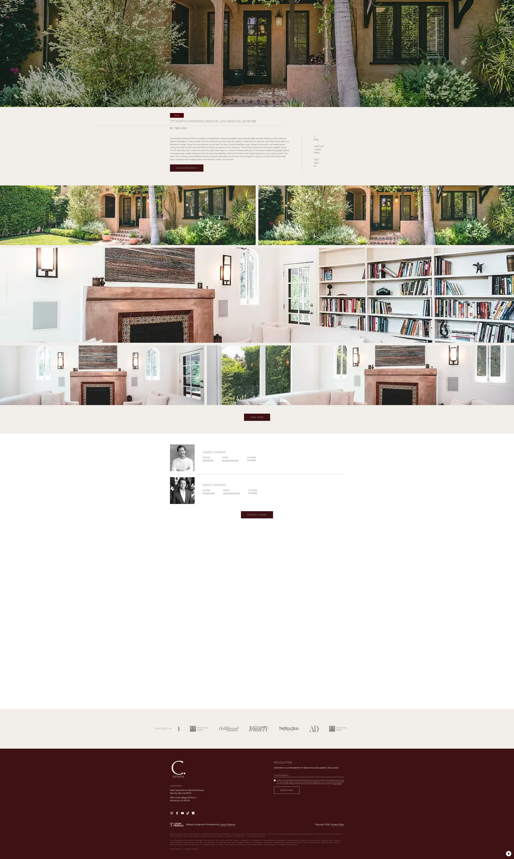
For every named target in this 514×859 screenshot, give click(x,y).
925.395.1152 (208, 460)
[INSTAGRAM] (171, 813)
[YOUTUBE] (182, 813)
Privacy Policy (337, 783)
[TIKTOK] (187, 813)
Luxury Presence (227, 824)
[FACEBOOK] (177, 813)
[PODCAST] (193, 813)
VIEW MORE (257, 417)
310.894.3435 (209, 493)
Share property (186, 168)
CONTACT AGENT (257, 515)
